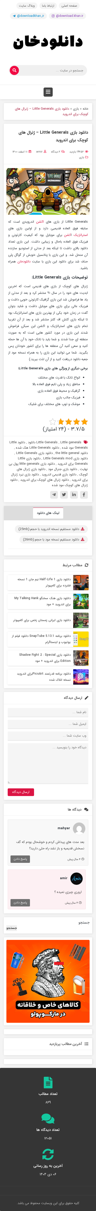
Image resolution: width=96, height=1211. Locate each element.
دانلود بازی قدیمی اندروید (59, 474)
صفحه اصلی (69, 5)
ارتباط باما (48, 5)
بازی (76, 108)
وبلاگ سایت (27, 5)
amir (39, 152)
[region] (48, 981)
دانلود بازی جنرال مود (62, 469)
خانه (85, 108)
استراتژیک (81, 235)
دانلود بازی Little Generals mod (65, 458)
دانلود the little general (72, 453)
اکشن (40, 221)
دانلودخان (24, 261)
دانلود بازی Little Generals (34, 453)
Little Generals (47, 442)
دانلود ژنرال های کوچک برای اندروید (44, 480)
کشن (67, 235)
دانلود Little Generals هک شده (37, 447)
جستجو (84, 922)
